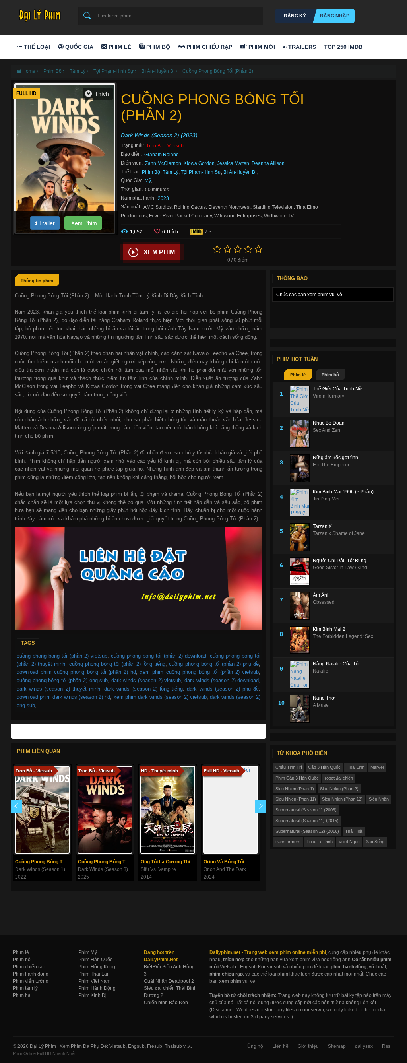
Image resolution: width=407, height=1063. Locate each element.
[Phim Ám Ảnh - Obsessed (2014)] (301, 606)
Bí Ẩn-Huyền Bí (239, 172)
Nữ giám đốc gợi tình (335, 457)
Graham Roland (161, 154)
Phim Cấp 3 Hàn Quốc (297, 778)
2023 (163, 198)
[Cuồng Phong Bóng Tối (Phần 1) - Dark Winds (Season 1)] (42, 809)
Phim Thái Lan (94, 974)
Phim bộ (330, 374)
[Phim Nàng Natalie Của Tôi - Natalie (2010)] (301, 675)
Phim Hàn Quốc (95, 959)
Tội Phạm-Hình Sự (201, 172)
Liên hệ (280, 1046)
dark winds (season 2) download (221, 680)
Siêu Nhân (379, 799)
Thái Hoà (353, 831)
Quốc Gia (78, 47)
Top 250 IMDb (343, 47)
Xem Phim (83, 223)
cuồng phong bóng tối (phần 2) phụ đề (214, 664)
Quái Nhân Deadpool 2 (169, 981)
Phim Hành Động (97, 988)
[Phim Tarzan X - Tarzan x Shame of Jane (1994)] (301, 537)
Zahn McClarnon (163, 163)
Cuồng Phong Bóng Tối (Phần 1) (43, 862)
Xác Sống (375, 841)
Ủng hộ (255, 1046)
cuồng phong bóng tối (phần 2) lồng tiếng (117, 664)
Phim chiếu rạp (29, 967)
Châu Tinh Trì (288, 767)
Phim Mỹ (87, 952)
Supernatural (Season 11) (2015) (307, 820)
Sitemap (337, 1046)
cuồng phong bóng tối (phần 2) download (158, 656)
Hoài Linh (355, 767)
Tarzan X (322, 526)
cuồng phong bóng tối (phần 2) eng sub (62, 680)
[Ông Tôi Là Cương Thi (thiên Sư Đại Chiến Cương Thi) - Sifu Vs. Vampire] (168, 809)
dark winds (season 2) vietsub (146, 680)
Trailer (46, 223)
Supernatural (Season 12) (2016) (307, 831)
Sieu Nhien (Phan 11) (295, 799)
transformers (287, 841)
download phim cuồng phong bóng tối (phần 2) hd (76, 672)
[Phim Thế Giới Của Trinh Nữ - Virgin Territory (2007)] (301, 399)
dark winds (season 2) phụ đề (223, 689)
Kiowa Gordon (199, 163)
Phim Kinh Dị (92, 995)
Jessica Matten (233, 163)
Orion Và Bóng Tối (224, 862)
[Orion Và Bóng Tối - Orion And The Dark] (231, 809)
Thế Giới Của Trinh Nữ (337, 389)
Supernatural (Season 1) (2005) (306, 809)
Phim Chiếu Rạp (208, 47)
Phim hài (22, 995)
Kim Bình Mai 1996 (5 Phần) (343, 492)
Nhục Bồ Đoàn (329, 423)
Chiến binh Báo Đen (166, 1002)
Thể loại (36, 47)
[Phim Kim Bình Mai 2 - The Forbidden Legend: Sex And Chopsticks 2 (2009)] (301, 640)
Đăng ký (295, 16)
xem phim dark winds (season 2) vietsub (160, 697)
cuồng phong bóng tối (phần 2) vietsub (62, 656)
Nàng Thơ (324, 698)
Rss (386, 1046)
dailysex (364, 1046)
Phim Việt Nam (94, 981)
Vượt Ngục (349, 841)
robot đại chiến (339, 778)
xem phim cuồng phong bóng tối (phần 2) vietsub (199, 672)
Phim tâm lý (25, 988)
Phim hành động (30, 974)
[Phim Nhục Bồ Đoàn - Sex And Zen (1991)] (301, 434)
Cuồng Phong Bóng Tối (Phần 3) (106, 862)
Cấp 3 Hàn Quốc (324, 767)
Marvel (377, 767)
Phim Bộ (157, 47)
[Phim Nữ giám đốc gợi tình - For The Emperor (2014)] (301, 468)
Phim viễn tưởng (30, 981)
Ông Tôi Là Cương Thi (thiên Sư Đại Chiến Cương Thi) (169, 862)
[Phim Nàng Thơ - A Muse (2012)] (301, 709)
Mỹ (148, 181)
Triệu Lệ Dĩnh (319, 841)
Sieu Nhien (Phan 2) (339, 788)
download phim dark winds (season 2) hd (63, 697)
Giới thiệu (308, 1046)
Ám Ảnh (321, 595)
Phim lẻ (298, 374)
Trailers (301, 47)
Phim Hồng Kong (96, 967)
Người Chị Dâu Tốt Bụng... (341, 560)
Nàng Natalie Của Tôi (336, 664)
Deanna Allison (268, 163)
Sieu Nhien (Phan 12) (342, 799)
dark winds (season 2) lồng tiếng (143, 689)
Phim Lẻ (119, 47)
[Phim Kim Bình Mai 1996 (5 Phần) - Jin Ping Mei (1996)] (301, 502)
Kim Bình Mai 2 (329, 629)
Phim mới (261, 47)
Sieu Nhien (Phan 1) (294, 788)
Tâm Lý (170, 172)
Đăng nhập (334, 16)
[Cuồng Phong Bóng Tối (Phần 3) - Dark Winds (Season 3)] (105, 809)
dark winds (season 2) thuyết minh (58, 689)
